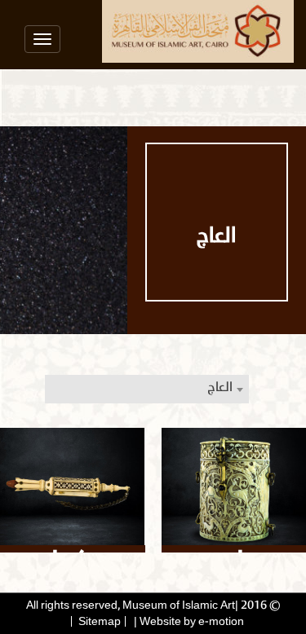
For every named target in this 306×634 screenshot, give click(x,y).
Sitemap (99, 621)
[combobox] (147, 389)
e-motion (221, 621)
